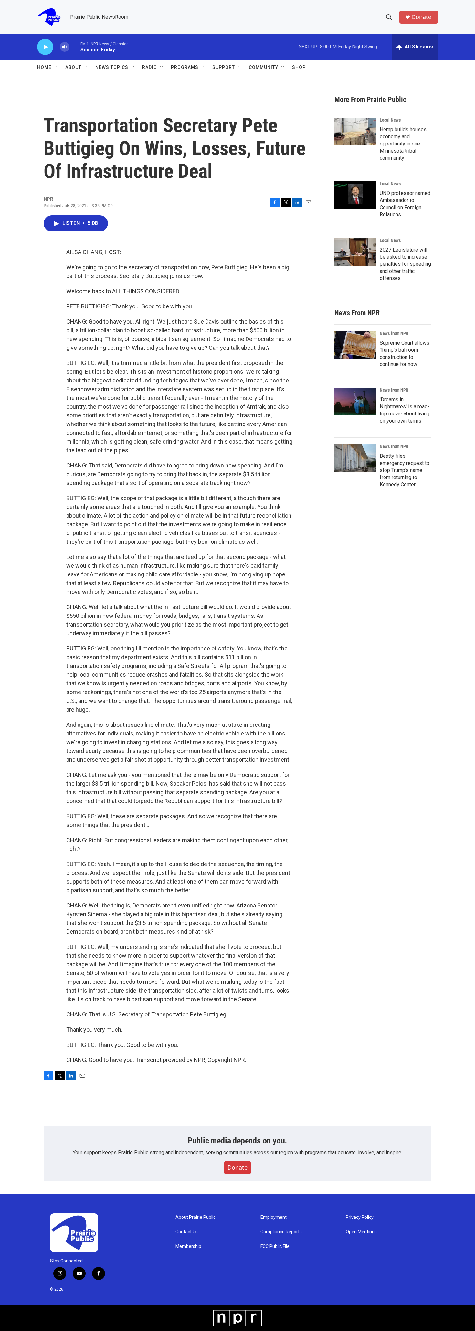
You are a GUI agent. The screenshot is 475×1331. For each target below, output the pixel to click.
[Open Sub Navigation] (56, 67)
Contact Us (186, 1231)
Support (223, 67)
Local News (390, 120)
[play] (45, 47)
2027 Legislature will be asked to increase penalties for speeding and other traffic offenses (405, 264)
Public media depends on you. (237, 1140)
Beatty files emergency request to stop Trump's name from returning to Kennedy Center (404, 470)
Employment (273, 1217)
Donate (421, 17)
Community (263, 67)
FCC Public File (275, 1246)
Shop (299, 67)
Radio (149, 67)
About (73, 67)
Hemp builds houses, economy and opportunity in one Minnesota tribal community (404, 143)
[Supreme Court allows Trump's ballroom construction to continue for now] (355, 345)
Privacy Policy (360, 1217)
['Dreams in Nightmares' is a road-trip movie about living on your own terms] (355, 401)
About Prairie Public (195, 1217)
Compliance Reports (281, 1231)
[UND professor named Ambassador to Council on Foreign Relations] (355, 195)
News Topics (111, 67)
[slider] (75, 46)
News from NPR (394, 333)
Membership (188, 1246)
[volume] (64, 47)
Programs (184, 67)
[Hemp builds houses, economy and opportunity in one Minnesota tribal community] (355, 131)
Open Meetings (361, 1231)
